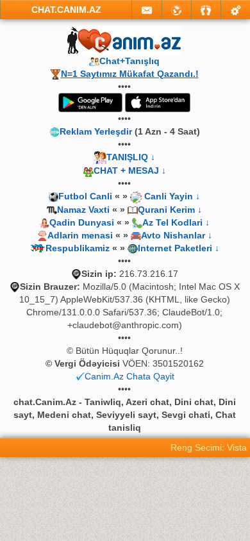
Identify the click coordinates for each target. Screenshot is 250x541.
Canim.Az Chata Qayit (129, 376)
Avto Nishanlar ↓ (176, 235)
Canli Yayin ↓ (172, 196)
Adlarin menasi (80, 235)
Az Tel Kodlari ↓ (176, 222)
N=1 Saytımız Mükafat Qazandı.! (130, 74)
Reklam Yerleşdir (96, 131)
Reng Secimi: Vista (209, 447)
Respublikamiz (78, 248)
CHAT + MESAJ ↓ (130, 170)
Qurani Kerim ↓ (170, 209)
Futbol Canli (85, 196)
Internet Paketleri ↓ (178, 248)
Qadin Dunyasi (81, 222)
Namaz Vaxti (84, 209)
